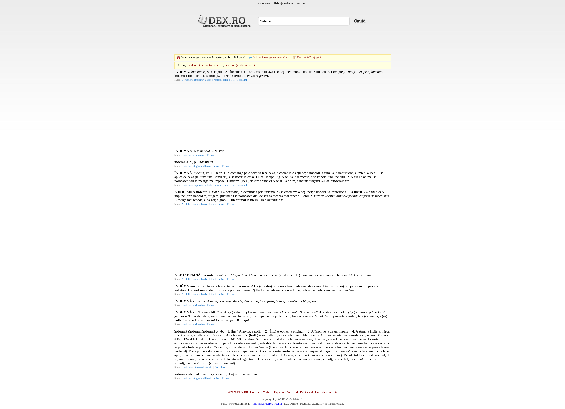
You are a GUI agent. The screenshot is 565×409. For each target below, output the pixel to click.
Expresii (279, 392)
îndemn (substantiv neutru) (205, 65)
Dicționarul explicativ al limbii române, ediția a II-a (208, 79)
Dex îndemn (263, 3)
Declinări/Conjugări (309, 57)
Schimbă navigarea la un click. (271, 57)
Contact (255, 392)
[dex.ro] (225, 21)
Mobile (267, 392)
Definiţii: (182, 65)
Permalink (242, 79)
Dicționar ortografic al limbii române (201, 166)
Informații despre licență (267, 403)
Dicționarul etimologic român (197, 367)
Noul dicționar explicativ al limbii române (203, 204)
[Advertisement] (282, 41)
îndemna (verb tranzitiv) (239, 65)
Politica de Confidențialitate (319, 392)
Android (292, 392)
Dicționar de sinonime (193, 155)
